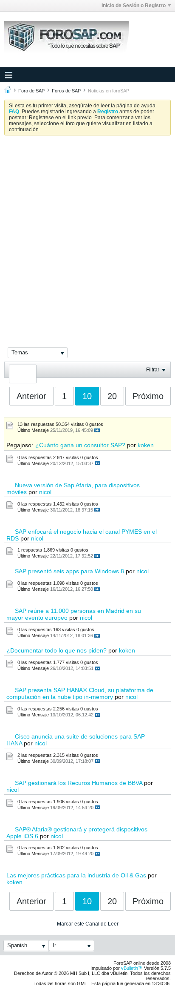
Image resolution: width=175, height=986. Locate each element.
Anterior (31, 396)
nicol (45, 492)
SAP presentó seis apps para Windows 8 (69, 571)
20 (112, 396)
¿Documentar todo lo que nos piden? (56, 650)
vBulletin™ (132, 968)
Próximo (148, 396)
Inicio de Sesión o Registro (134, 6)
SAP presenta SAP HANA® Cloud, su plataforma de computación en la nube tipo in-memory (79, 693)
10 (87, 396)
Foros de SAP (66, 90)
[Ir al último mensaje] (97, 430)
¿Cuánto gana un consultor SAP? (80, 445)
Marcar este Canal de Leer (88, 924)
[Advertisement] (87, 234)
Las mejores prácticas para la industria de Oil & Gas (76, 875)
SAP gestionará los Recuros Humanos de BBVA (78, 782)
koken (146, 445)
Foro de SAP (31, 90)
